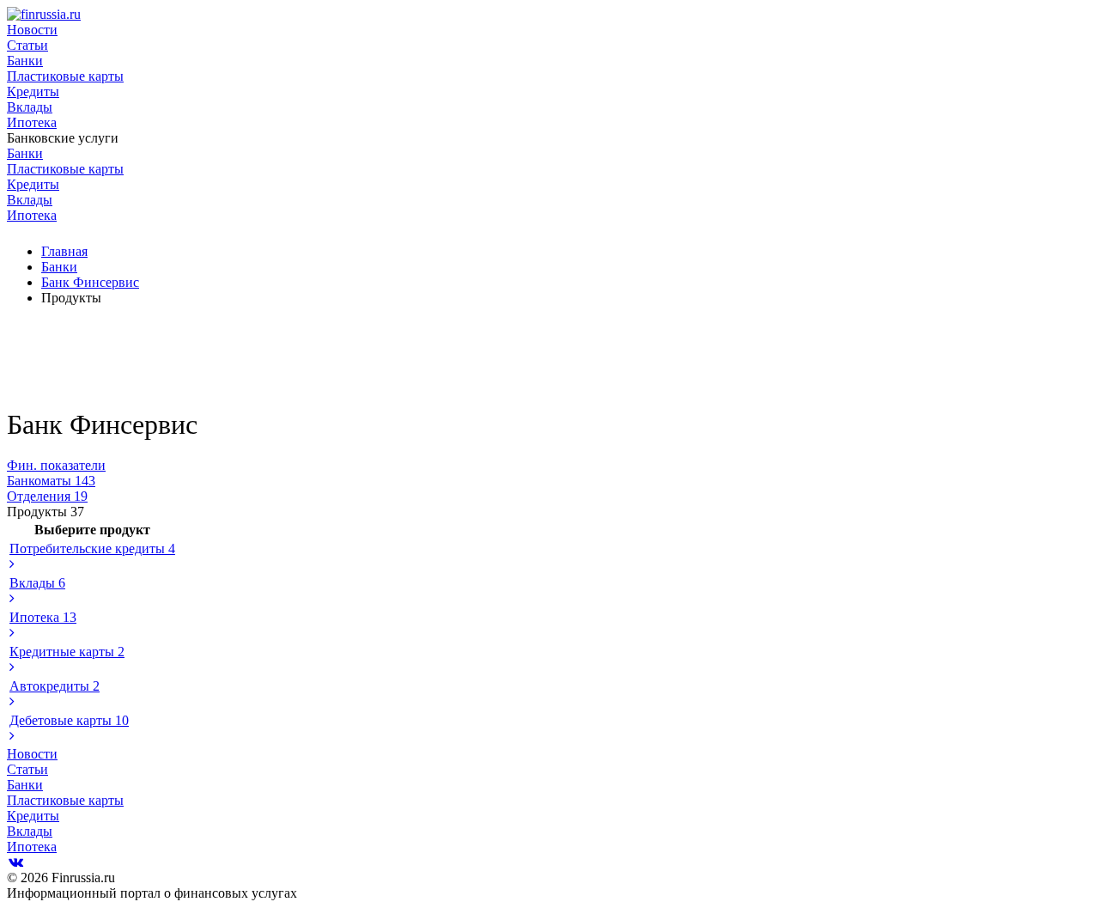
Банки (25, 60)
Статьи (27, 45)
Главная (64, 251)
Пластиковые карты (65, 76)
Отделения (47, 496)
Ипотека (32, 122)
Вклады (29, 107)
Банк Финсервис (90, 282)
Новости (32, 29)
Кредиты (33, 91)
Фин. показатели (56, 465)
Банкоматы (51, 480)
